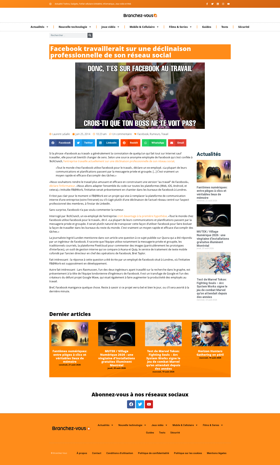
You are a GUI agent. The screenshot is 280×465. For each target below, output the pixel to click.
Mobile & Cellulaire (142, 27)
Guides (206, 27)
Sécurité (243, 27)
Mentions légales (216, 453)
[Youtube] (228, 4)
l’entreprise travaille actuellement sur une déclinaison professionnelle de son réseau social (118, 161)
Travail (164, 134)
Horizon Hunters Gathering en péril (210, 353)
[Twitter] (212, 4)
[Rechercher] (90, 35)
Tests (224, 27)
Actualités (37, 27)
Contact (96, 453)
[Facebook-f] (207, 4)
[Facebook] (131, 404)
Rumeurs (155, 134)
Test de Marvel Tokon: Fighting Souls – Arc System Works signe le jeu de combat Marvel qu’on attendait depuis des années (212, 288)
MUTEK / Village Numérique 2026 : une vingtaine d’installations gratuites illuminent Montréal (213, 238)
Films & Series (178, 27)
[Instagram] (223, 4)
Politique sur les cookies (188, 453)
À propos (82, 453)
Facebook (143, 134)
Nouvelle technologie (73, 27)
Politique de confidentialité (153, 453)
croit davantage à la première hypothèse (142, 216)
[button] (61, 142)
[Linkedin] (218, 4)
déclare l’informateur (62, 186)
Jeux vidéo (108, 27)
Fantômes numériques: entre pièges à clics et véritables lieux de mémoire (212, 193)
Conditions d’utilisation (119, 453)
